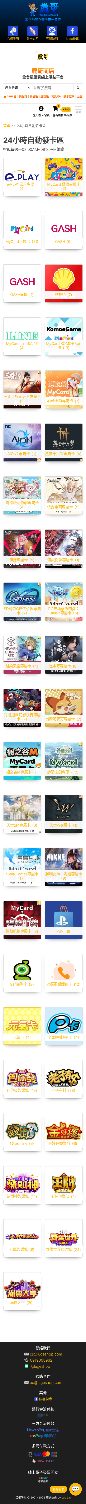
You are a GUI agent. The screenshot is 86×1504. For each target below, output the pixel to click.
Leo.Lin (66, 1497)
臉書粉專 (45, 1399)
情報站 (23, 96)
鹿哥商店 (43, 70)
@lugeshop (45, 1366)
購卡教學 (69, 96)
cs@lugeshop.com (46, 1354)
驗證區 (44, 96)
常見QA (56, 96)
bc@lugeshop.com (46, 1382)
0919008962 (46, 1360)
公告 (79, 96)
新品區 (34, 96)
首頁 (6, 126)
